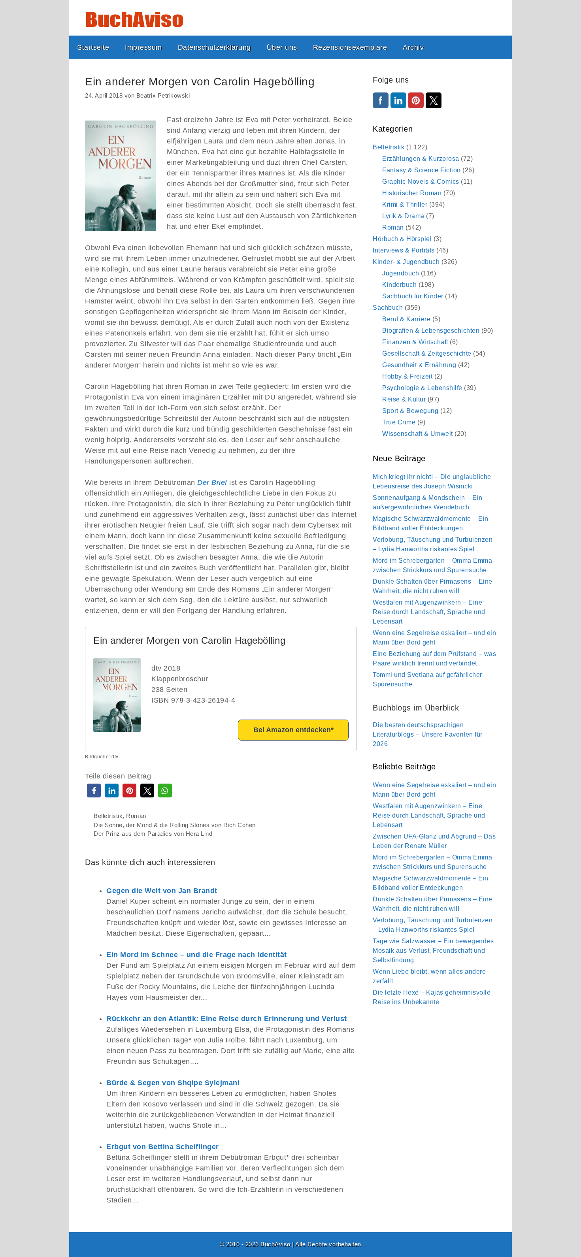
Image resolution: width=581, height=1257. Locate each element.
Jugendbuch (400, 273)
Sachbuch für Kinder (412, 296)
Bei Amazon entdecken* (293, 730)
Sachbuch (388, 307)
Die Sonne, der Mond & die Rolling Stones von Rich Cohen (175, 825)
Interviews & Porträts (404, 250)
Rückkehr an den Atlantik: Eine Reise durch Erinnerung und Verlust (226, 1019)
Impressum (143, 47)
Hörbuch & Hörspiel (402, 239)
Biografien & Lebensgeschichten (430, 330)
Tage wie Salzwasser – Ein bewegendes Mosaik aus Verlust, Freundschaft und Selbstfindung (433, 950)
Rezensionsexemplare (350, 47)
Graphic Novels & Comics (420, 181)
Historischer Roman (411, 193)
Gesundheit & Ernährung (419, 365)
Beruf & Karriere (406, 319)
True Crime (398, 422)
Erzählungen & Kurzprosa (420, 158)
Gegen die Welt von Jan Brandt (161, 891)
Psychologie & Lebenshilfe (422, 387)
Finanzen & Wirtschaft (415, 342)
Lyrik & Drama (403, 216)
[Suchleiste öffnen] (499, 47)
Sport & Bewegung (410, 410)
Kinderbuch (399, 284)
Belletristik (108, 815)
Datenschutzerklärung (214, 47)
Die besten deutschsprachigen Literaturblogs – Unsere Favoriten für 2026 (428, 734)
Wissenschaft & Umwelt (417, 433)
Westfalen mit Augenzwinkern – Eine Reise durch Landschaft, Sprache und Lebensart (429, 612)
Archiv (413, 47)
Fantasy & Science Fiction (421, 170)
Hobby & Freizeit (407, 376)
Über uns (282, 47)
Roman (136, 815)
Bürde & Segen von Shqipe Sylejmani (173, 1083)
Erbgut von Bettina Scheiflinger (162, 1147)
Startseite (93, 47)
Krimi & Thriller (404, 204)
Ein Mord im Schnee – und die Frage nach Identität (196, 955)
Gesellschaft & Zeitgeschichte (427, 353)
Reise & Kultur (404, 399)
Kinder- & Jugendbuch (406, 261)
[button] (94, 790)
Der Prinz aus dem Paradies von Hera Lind (153, 833)
